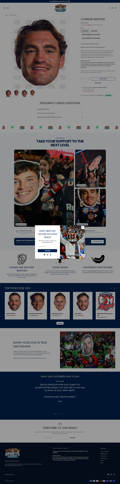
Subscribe (47, 250)
